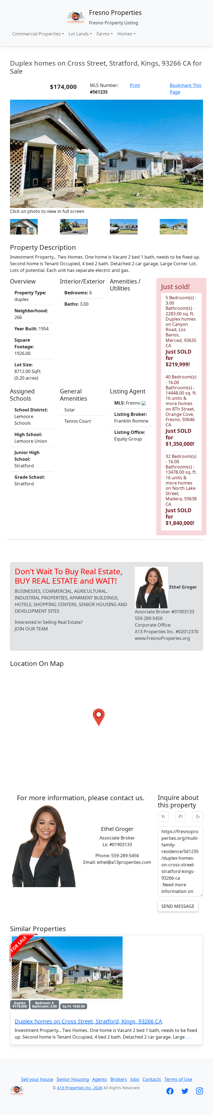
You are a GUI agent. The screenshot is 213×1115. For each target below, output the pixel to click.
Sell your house (37, 1079)
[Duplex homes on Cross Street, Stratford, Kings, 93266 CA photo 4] (124, 226)
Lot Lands (79, 34)
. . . (188, 1037)
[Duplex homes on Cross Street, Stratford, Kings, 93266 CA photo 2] (24, 226)
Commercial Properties (36, 34)
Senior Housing (73, 1079)
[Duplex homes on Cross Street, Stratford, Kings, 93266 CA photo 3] (74, 226)
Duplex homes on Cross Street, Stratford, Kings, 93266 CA (88, 1021)
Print (135, 85)
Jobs (134, 1079)
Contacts (152, 1079)
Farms (103, 34)
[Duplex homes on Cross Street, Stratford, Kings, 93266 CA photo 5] (173, 226)
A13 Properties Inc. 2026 (79, 1087)
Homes (124, 34)
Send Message (177, 906)
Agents (99, 1079)
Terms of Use (178, 1079)
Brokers (118, 1079)
